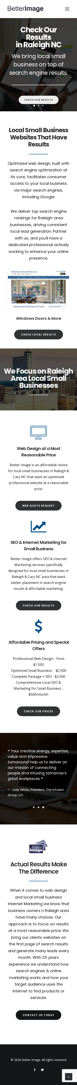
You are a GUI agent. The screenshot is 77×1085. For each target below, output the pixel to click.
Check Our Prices (38, 711)
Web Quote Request (38, 505)
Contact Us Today (39, 1015)
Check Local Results (38, 334)
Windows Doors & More (38, 318)
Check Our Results (38, 98)
